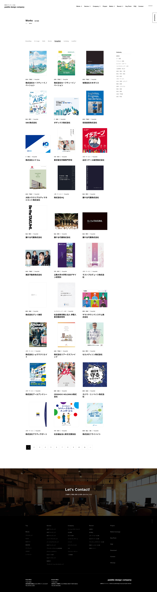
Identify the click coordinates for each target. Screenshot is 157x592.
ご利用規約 (70, 554)
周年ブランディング (51, 535)
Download (155, 17)
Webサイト (28, 541)
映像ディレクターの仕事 (94, 545)
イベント (70, 542)
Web (43, 41)
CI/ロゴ (27, 538)
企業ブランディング (51, 529)
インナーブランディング (52, 538)
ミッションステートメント (74, 529)
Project (105, 6)
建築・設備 (119, 84)
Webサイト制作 (50, 554)
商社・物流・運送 (120, 73)
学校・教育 (119, 76)
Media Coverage (115, 532)
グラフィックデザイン (52, 551)
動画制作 (49, 561)
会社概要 (70, 532)
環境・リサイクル (120, 86)
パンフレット (29, 548)
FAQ (135, 6)
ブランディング (29, 535)
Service (86, 6)
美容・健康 (119, 89)
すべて (118, 56)
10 (79, 447)
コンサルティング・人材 (122, 66)
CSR (69, 548)
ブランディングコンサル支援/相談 (54, 548)
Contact (140, 6)
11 (84, 447)
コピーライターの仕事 (94, 535)
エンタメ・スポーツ (121, 63)
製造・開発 (119, 91)
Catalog (66, 41)
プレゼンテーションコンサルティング (55, 564)
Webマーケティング (51, 558)
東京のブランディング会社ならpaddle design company (112, 583)
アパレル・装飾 (120, 61)
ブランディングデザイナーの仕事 (96, 542)
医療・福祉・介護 (120, 71)
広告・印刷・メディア (121, 81)
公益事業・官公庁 (120, 68)
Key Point (128, 6)
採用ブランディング (51, 532)
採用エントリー (92, 548)
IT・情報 (118, 58)
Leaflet (74, 41)
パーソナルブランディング (53, 542)
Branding (28, 41)
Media (111, 6)
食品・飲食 (119, 96)
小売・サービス (120, 78)
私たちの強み (71, 535)
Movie (50, 41)
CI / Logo (37, 41)
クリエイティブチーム (73, 538)
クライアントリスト (72, 545)
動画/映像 (28, 545)
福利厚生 (91, 532)
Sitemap (112, 562)
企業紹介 (91, 529)
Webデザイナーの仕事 (94, 538)
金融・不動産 (119, 94)
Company (96, 6)
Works (78, 6)
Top (26, 23)
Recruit (119, 6)
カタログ (28, 551)
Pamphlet (58, 41)
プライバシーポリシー (73, 551)
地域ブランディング (51, 545)
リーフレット (28, 554)
